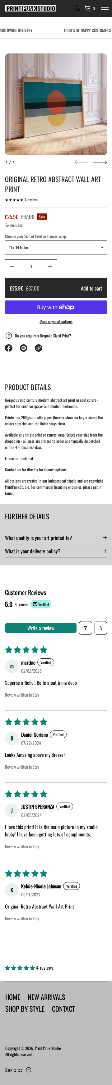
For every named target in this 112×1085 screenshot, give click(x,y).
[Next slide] (100, 162)
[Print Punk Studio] (30, 8)
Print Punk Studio (48, 1048)
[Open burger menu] (105, 8)
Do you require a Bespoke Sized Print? (43, 335)
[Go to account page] (77, 9)
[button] (89, 8)
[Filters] (85, 628)
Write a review (40, 628)
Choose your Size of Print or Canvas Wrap (35, 236)
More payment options (56, 321)
